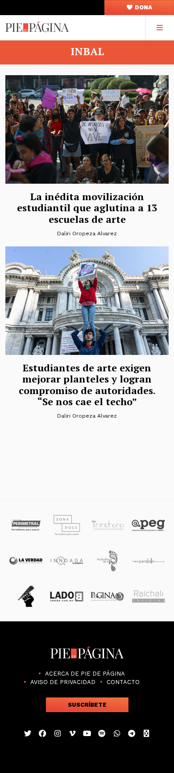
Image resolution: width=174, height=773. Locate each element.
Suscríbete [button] (87, 704)
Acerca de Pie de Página (85, 673)
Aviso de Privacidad (62, 682)
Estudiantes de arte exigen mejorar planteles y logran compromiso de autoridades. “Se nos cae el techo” (87, 384)
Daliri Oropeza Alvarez (87, 233)
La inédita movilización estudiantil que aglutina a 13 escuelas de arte (87, 207)
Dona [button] (142, 7)
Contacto (123, 682)
